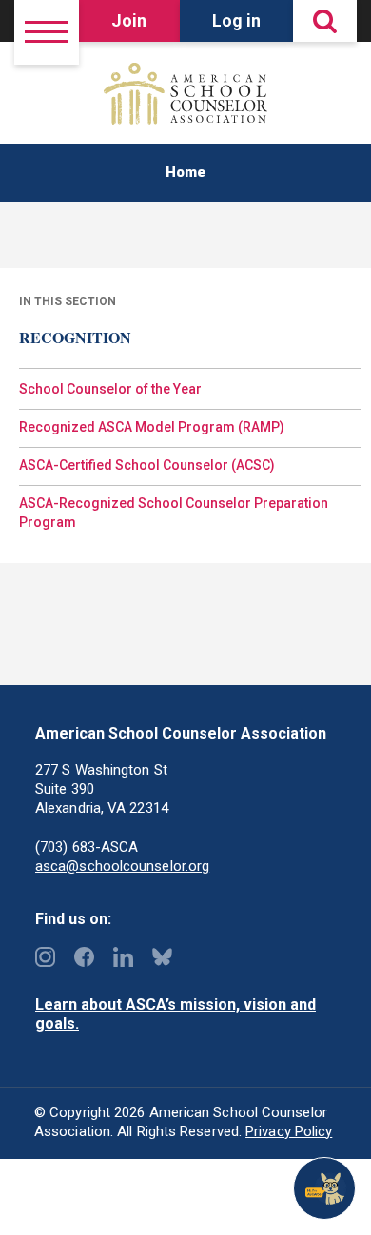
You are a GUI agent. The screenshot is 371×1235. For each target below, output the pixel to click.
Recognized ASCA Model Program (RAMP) (151, 426)
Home (185, 172)
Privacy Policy (288, 1131)
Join (128, 20)
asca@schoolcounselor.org (122, 866)
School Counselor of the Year (110, 388)
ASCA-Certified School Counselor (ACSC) (147, 465)
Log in (236, 20)
